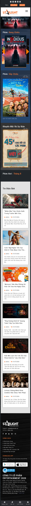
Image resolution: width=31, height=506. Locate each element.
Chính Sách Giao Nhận (9, 445)
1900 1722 (10, 430)
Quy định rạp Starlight (9, 451)
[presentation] (24, 76)
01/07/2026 (16, 217)
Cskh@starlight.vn (13, 428)
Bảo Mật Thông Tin (8, 447)
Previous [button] (3, 51)
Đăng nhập (14, 5)
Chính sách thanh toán (10, 443)
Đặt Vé (12, 504)
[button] (27, 10)
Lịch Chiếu (20, 504)
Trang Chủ (5, 504)
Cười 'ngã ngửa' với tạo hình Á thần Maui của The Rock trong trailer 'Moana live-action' (14, 249)
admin (7, 217)
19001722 (21, 493)
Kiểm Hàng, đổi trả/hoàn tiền (11, 449)
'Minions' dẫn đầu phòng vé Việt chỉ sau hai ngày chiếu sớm (15, 285)
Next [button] (27, 51)
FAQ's (6, 5)
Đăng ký (22, 5)
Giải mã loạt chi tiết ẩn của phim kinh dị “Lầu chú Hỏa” (15, 357)
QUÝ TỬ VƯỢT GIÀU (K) (10, 118)
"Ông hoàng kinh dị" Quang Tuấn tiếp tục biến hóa (14, 322)
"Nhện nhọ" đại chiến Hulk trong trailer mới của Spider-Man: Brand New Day (14, 212)
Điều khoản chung (8, 441)
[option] (15, 51)
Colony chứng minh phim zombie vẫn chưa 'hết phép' (15, 392)
